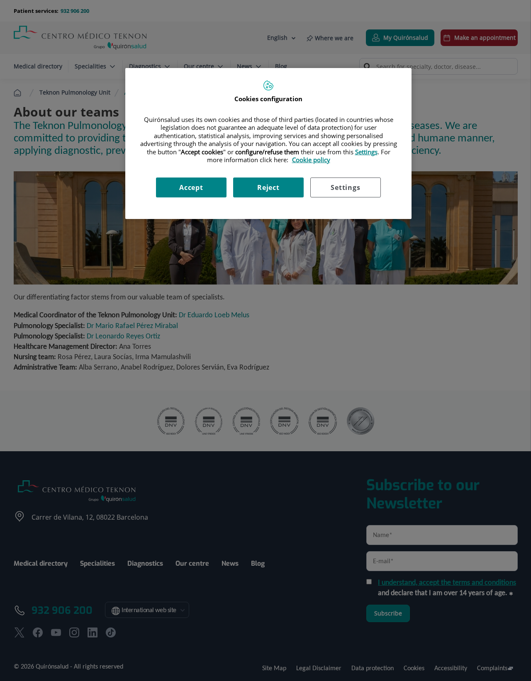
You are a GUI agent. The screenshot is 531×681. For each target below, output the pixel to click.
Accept (191, 187)
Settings (345, 187)
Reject (268, 187)
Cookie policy (311, 160)
